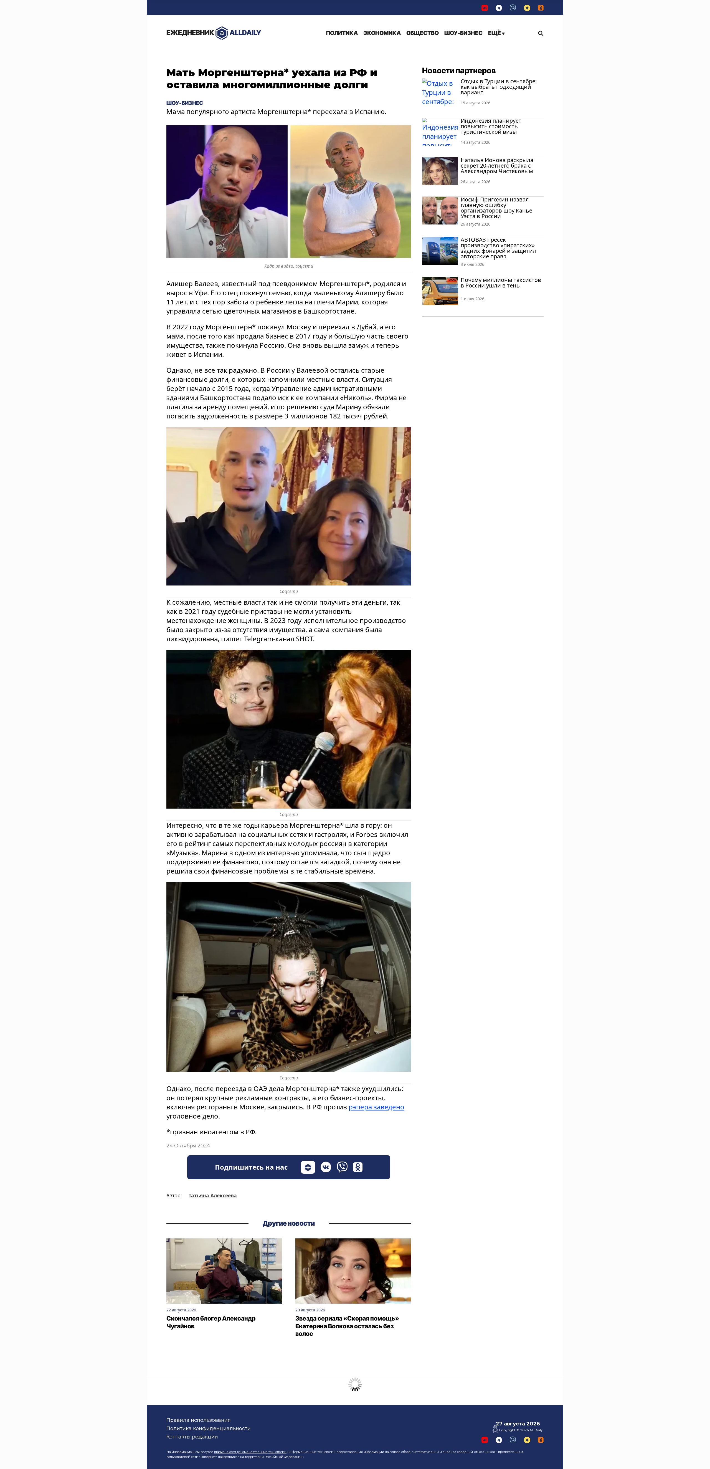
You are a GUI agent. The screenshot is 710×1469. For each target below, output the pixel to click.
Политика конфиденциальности (208, 1428)
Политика (342, 33)
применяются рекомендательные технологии (250, 1452)
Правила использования (198, 1420)
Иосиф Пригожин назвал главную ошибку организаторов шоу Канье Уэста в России (496, 208)
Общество (422, 33)
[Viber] (513, 7)
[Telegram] (499, 7)
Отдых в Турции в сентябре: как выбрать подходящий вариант (499, 86)
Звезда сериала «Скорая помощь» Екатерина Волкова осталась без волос (347, 1326)
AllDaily (213, 33)
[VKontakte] (484, 7)
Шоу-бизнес (463, 33)
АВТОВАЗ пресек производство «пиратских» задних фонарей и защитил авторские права (498, 248)
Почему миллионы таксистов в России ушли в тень (501, 282)
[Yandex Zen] (527, 7)
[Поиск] (539, 33)
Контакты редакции (192, 1437)
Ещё (495, 33)
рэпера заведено (376, 1106)
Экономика (382, 33)
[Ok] (541, 7)
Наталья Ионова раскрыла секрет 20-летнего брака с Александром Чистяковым (497, 165)
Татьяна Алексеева (213, 1195)
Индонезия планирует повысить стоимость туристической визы (491, 126)
